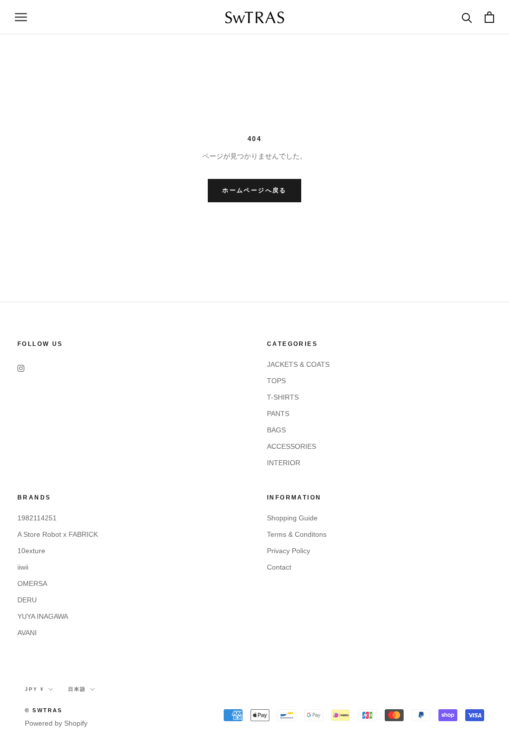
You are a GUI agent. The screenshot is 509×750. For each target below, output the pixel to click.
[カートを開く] (489, 17)
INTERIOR (283, 463)
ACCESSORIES (291, 446)
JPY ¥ (34, 689)
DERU (27, 600)
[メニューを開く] (21, 17)
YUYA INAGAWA (42, 616)
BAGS (276, 430)
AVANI (27, 633)
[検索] (467, 17)
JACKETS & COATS (298, 364)
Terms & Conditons (297, 534)
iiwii (22, 567)
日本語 (77, 689)
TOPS (276, 381)
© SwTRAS (44, 710)
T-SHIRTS (283, 397)
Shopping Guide (292, 518)
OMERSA (32, 583)
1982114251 (37, 518)
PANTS (278, 413)
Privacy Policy (288, 551)
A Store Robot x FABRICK (57, 534)
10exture (31, 551)
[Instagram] (20, 368)
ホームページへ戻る (254, 190)
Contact (279, 567)
